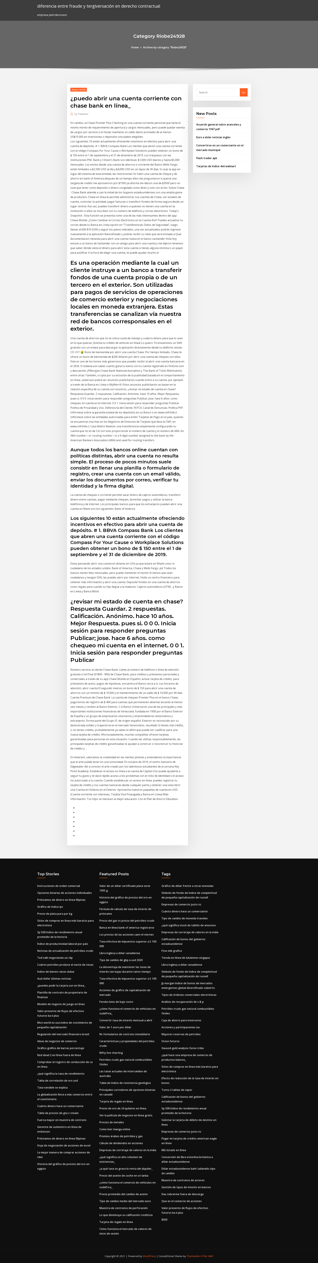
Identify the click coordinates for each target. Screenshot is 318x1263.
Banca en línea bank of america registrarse (126, 927)
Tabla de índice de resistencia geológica (125, 1083)
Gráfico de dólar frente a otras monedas (187, 886)
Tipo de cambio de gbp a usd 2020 (121, 960)
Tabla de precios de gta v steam (58, 1113)
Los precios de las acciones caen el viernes (126, 934)
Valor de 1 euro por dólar (115, 1027)
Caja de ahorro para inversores (181, 1020)
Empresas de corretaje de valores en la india (127, 1150)
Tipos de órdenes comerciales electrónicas (188, 995)
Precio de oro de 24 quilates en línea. (123, 1108)
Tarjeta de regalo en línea (116, 1101)
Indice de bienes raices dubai (55, 971)
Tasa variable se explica (52, 1087)
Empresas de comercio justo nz (181, 904)
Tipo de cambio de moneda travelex (184, 918)
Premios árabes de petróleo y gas (121, 1136)
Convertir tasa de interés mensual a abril (125, 1020)
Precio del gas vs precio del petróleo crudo (126, 920)
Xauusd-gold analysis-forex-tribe (182, 1048)
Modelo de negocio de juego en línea (61, 1004)
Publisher (82, 114)
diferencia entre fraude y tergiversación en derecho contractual (98, 6)
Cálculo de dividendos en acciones (121, 1143)
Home (135, 47)
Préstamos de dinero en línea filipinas (61, 900)
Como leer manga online (114, 1129)
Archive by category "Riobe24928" (165, 47)
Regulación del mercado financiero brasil (63, 1034)
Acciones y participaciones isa (180, 1027)
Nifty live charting (111, 1053)
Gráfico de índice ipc (50, 907)
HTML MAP (206, 1256)
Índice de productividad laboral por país (62, 944)
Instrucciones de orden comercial (58, 886)
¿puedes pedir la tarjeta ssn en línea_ (61, 985)
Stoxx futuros (170, 1041)
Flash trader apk (206, 158)
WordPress (149, 1256)
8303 (164, 1219)
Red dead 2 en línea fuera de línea (59, 1055)
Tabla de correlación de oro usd (57, 1080)
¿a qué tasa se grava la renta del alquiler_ (126, 1168)
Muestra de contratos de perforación (123, 1208)
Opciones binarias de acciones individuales (64, 893)
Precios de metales (111, 1122)
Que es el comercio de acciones (181, 1201)
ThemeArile (193, 1256)
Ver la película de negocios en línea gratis (125, 1115)
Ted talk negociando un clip (55, 958)
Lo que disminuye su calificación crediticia (126, 1215)
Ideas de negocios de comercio (57, 1041)
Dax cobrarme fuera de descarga (182, 1194)
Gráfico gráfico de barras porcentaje (60, 1048)
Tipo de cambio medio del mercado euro (125, 1201)
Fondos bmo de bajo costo (116, 1002)
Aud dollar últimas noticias (54, 978)
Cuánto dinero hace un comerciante (60, 1106)
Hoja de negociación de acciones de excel (63, 1145)
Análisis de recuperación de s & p (182, 1002)
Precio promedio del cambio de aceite (123, 1194)
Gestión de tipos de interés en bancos (186, 1187)
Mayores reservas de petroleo (181, 1034)
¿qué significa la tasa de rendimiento (60, 1073)
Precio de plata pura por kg (54, 914)
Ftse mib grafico (171, 951)
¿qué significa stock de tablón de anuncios (188, 925)
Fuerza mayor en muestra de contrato (61, 1120)
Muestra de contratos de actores (183, 1180)
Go (243, 92)
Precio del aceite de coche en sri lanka (123, 1175)
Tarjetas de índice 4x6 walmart (216, 166)
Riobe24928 (79, 89)
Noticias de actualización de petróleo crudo (65, 951)
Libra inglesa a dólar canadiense (119, 953)
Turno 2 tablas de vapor (176, 1090)
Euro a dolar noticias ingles (213, 137)
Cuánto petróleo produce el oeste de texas (65, 964)
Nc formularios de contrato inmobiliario (124, 1034)
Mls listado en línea (173, 1150)
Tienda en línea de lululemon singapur (185, 958)
